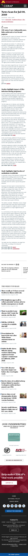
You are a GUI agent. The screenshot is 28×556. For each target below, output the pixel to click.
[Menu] (25, 6)
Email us (14, 530)
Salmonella (8, 19)
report (14, 247)
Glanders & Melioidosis (7, 21)
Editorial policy (14, 498)
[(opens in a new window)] (10, 2)
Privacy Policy (14, 546)
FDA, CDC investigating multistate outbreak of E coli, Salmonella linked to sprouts (10, 269)
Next (18, 264)
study (14, 135)
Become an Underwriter (14, 460)
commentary (16, 248)
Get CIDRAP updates (14, 554)
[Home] (7, 5)
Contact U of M (22, 544)
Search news (14, 501)
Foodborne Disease (17, 19)
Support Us (9, 483)
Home (14, 496)
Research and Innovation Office (9, 544)
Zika (23, 19)
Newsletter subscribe (14, 511)
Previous (16, 264)
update (8, 83)
